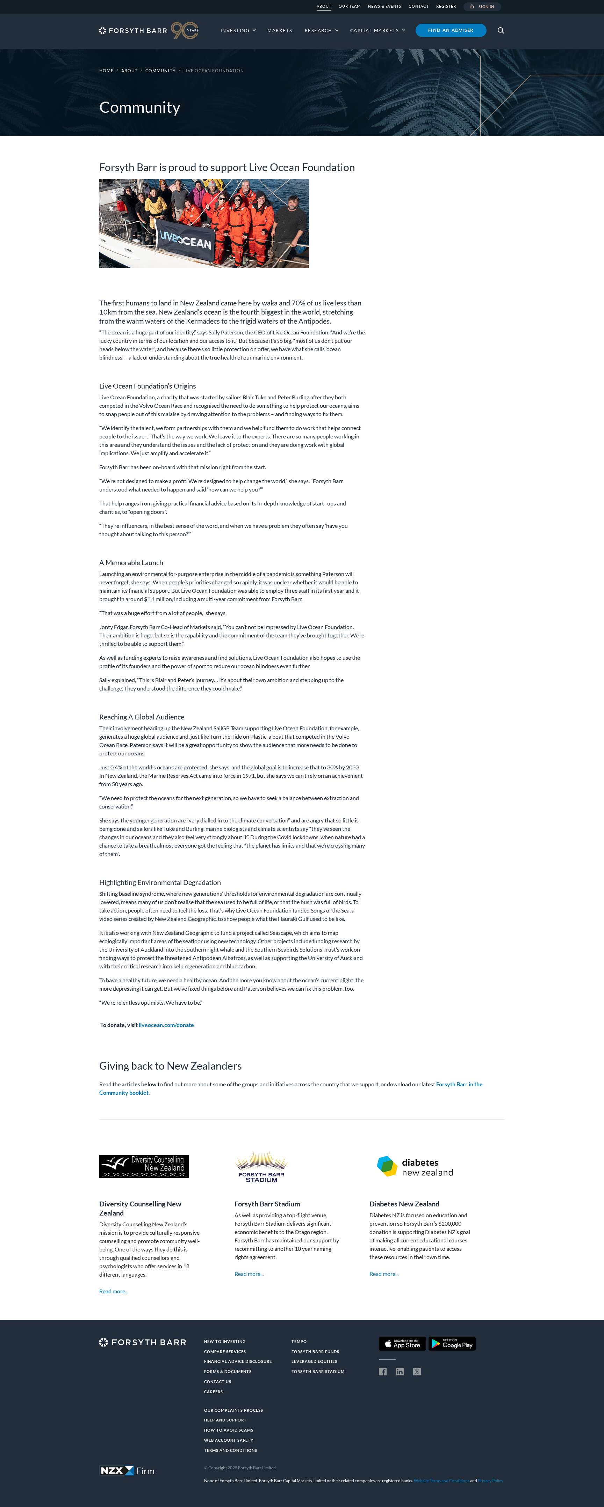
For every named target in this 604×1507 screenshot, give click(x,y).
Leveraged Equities (314, 1361)
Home (106, 70)
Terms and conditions (230, 1450)
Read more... (113, 1291)
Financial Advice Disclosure (238, 1361)
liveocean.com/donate (166, 1024)
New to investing (225, 1341)
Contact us (217, 1381)
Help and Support (225, 1420)
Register (446, 6)
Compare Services (225, 1351)
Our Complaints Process (233, 1410)
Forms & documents (228, 1371)
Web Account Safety (228, 1440)
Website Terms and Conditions (441, 1480)
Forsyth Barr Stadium (318, 1371)
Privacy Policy (490, 1480)
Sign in (487, 6)
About (324, 6)
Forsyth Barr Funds (315, 1351)
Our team (350, 6)
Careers (213, 1391)
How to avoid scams (228, 1430)
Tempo (299, 1341)
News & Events (384, 6)
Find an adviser (451, 30)
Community (161, 70)
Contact (419, 6)
